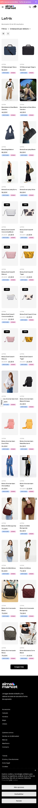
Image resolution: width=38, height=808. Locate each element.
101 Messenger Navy (9, 67)
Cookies (15, 780)
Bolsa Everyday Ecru (9, 189)
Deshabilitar (19, 794)
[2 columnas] (8, 33)
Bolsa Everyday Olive (27, 189)
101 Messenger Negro (28, 67)
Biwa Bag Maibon (8, 149)
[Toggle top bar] (36, 2)
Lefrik (4, 64)
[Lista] (3, 33)
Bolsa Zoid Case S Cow (28, 314)
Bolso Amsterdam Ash (10, 399)
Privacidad (5, 780)
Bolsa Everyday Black (27, 149)
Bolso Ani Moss (25, 568)
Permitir (19, 801)
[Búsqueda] (30, 7)
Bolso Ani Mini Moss (9, 568)
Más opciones (19, 787)
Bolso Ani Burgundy (9, 526)
